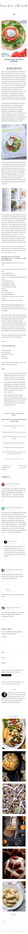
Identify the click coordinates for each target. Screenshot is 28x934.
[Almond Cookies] (14, 896)
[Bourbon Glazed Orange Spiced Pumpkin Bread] (14, 831)
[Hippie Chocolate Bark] (14, 799)
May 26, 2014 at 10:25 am (10, 591)
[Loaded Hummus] (14, 734)
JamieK (8, 589)
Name (3, 652)
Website (3, 663)
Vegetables (20, 458)
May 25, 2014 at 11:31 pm (10, 609)
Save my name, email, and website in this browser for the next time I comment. (12, 671)
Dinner (11, 458)
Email (3, 657)
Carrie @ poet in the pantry (13, 607)
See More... (14, 914)
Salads (17, 458)
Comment (3, 636)
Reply (2, 499)
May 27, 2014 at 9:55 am (12, 543)
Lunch (14, 458)
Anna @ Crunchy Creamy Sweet (14, 569)
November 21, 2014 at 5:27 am (11, 485)
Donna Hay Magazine (17, 83)
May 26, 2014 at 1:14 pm (10, 571)
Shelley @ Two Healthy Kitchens (14, 507)
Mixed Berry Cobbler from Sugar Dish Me (14, 447)
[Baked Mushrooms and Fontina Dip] (14, 766)
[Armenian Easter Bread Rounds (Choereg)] (14, 864)
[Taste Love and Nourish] (14, 8)
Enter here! (13, 252)
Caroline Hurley (12, 541)
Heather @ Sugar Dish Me (12, 483)
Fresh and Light (15, 73)
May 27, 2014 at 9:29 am (10, 509)
